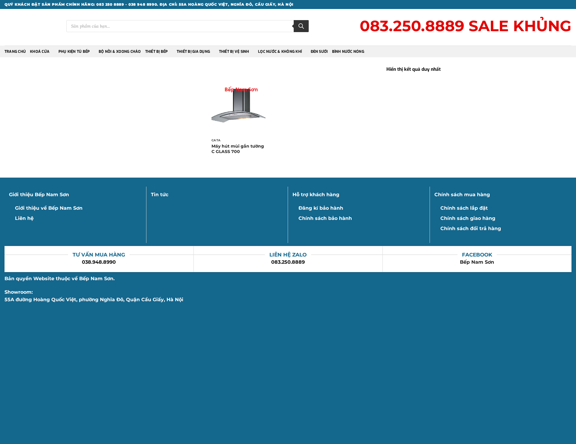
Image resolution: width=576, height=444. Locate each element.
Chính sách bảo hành (325, 218)
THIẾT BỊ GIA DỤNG (193, 51)
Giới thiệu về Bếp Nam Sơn (48, 208)
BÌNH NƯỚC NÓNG (348, 51)
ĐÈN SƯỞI (319, 51)
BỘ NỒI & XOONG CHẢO (120, 51)
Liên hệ (24, 218)
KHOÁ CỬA (40, 51)
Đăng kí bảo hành (320, 208)
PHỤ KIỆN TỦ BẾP (74, 51)
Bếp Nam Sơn (477, 262)
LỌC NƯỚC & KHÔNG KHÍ (280, 51)
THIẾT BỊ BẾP (156, 51)
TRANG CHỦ (15, 51)
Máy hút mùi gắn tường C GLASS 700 (238, 148)
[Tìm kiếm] (301, 26)
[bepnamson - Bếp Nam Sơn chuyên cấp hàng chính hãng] (30, 27)
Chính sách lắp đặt (464, 208)
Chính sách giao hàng (467, 218)
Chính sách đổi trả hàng (470, 228)
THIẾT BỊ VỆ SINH (234, 51)
